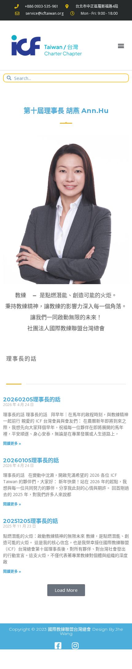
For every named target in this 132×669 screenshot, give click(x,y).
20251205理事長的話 (30, 521)
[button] (121, 45)
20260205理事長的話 (31, 399)
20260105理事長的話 (31, 460)
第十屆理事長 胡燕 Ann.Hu (66, 111)
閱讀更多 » (12, 443)
